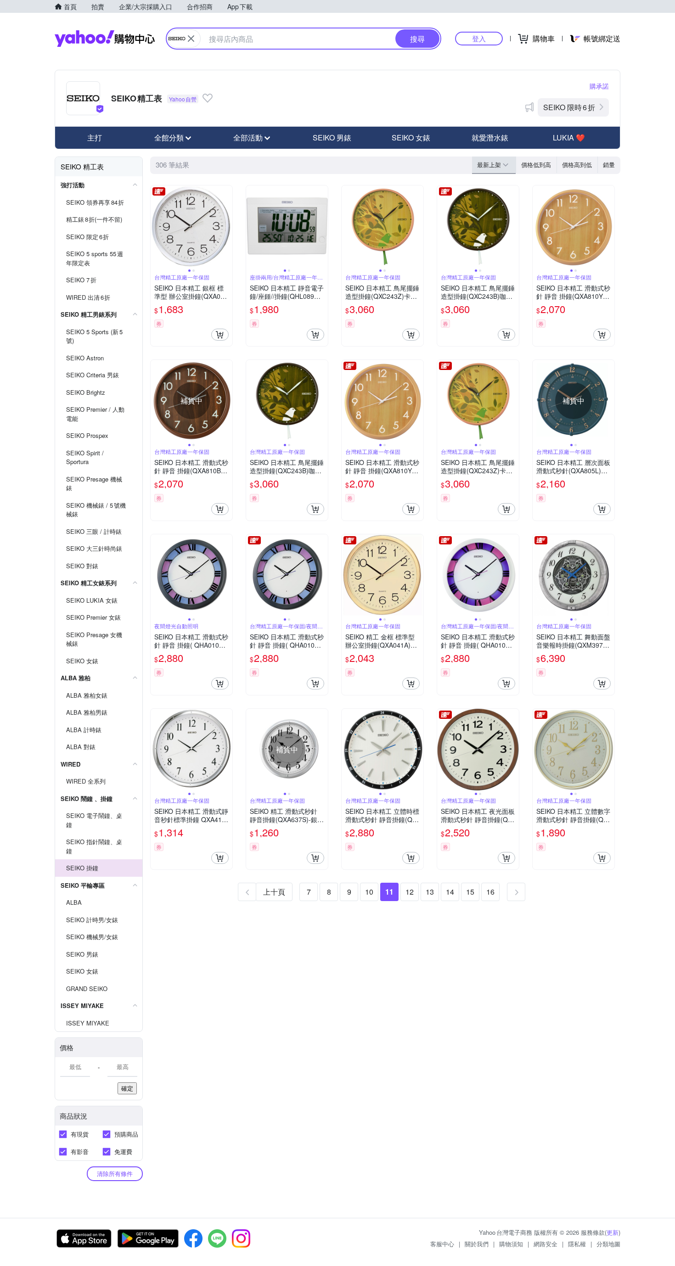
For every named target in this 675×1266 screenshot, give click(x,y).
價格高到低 (577, 164)
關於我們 (477, 1243)
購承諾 (599, 85)
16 (490, 891)
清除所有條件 (115, 1173)
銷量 (609, 164)
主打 (94, 137)
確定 (127, 1088)
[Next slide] (226, 226)
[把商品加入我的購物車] (220, 335)
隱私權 (577, 1243)
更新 (613, 1232)
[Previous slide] (157, 226)
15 (470, 891)
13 (430, 891)
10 (369, 891)
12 (409, 891)
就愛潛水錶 (490, 137)
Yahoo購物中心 (105, 39)
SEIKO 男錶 (332, 137)
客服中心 (442, 1243)
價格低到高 (536, 164)
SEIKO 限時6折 (569, 107)
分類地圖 (608, 1243)
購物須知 (511, 1243)
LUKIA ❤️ (569, 137)
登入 (479, 38)
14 (450, 891)
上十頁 (274, 891)
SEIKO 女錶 (411, 137)
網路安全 (545, 1243)
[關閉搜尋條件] (191, 38)
